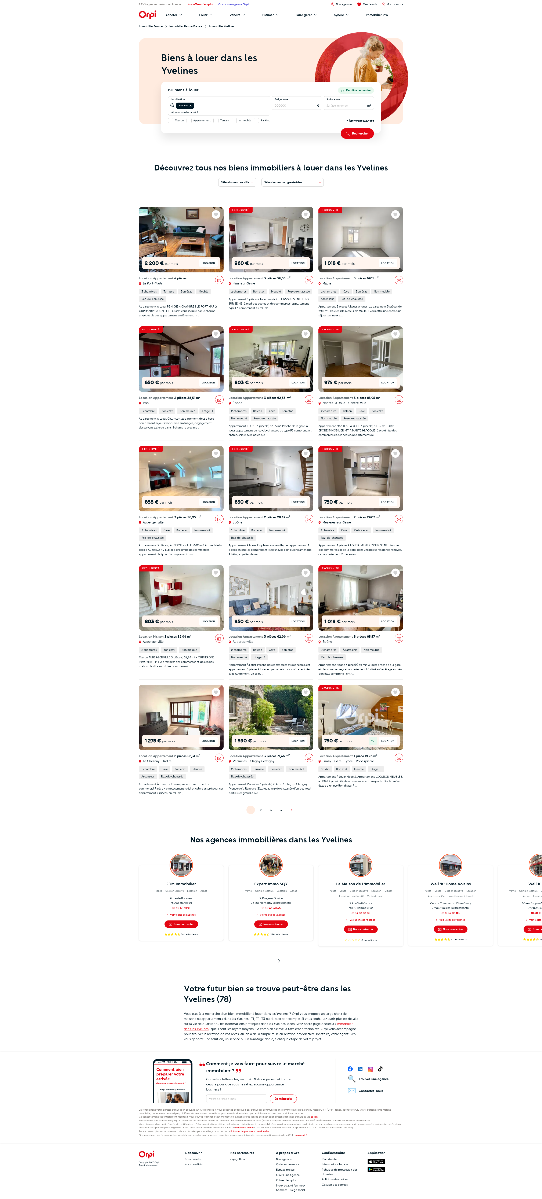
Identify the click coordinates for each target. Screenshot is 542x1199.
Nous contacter (183, 924)
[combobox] (195, 105)
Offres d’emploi (286, 1180)
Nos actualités (194, 1164)
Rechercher (360, 133)
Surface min (333, 99)
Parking (266, 120)
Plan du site (329, 1159)
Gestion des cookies (335, 1184)
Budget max (281, 99)
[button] (190, 106)
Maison (179, 120)
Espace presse (285, 1169)
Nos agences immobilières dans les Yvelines (271, 840)
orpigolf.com (238, 1159)
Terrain (224, 120)
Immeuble (244, 120)
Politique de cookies (335, 1179)
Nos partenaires (242, 1153)
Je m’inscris (283, 1099)
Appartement (202, 120)
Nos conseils (192, 1159)
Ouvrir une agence (288, 1175)
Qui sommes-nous (287, 1164)
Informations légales (335, 1164)
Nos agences (284, 1159)
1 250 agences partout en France (160, 4)
